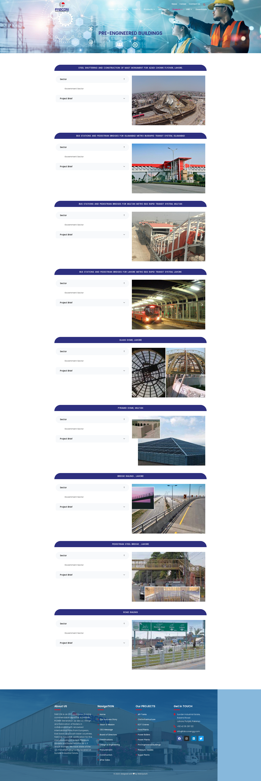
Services (163, 9)
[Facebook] (179, 738)
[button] (204, 4)
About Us (121, 9)
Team (135, 9)
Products (148, 9)
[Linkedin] (193, 738)
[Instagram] (186, 738)
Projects (177, 9)
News (174, 4)
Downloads (201, 9)
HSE (188, 9)
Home (111, 9)
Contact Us (194, 4)
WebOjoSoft (143, 774)
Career (182, 4)
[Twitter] (201, 738)
